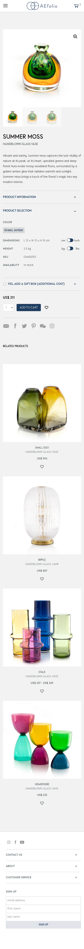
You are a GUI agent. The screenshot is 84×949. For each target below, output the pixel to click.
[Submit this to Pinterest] (33, 326)
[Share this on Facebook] (15, 326)
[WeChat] (43, 326)
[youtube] (22, 842)
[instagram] (8, 842)
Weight (8, 248)
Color (7, 222)
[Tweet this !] (24, 326)
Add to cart (29, 307)
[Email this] (6, 326)
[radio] (14, 230)
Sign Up (43, 924)
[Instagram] (52, 326)
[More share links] (61, 326)
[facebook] (15, 842)
